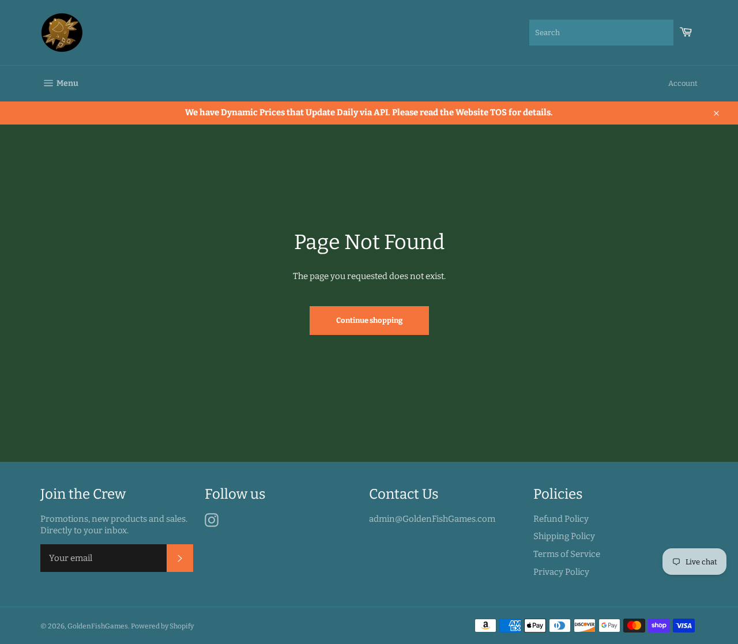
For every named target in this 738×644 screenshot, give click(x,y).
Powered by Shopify (162, 626)
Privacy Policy (561, 572)
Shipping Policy (564, 536)
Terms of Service (566, 554)
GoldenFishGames (97, 626)
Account (683, 83)
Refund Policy (561, 519)
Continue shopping (369, 320)
